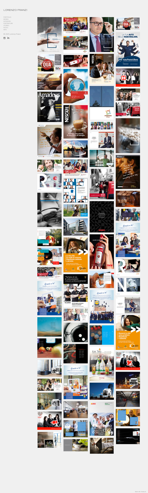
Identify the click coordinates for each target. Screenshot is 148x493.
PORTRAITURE (8, 23)
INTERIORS (7, 21)
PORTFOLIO (7, 17)
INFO (5, 30)
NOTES (5, 28)
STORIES (6, 25)
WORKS (5, 19)
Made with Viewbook (140, 491)
